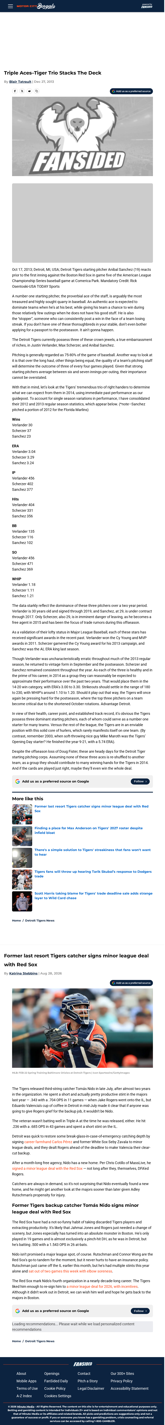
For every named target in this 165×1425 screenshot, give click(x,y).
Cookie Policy (55, 1388)
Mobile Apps (26, 1381)
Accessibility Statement (129, 1388)
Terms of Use (27, 1388)
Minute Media (25, 1406)
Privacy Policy (122, 1381)
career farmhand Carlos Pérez (48, 1142)
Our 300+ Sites (122, 1373)
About (21, 1373)
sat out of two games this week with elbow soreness (70, 1271)
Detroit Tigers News (39, 920)
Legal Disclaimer (91, 1388)
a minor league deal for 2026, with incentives (102, 1286)
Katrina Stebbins (23, 973)
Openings (51, 1373)
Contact (84, 1373)
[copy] (36, 91)
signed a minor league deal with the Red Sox (47, 1168)
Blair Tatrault (20, 82)
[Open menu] (10, 6)
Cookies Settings (57, 1396)
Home (16, 920)
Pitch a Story (88, 1381)
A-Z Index (24, 1396)
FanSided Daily (56, 1381)
